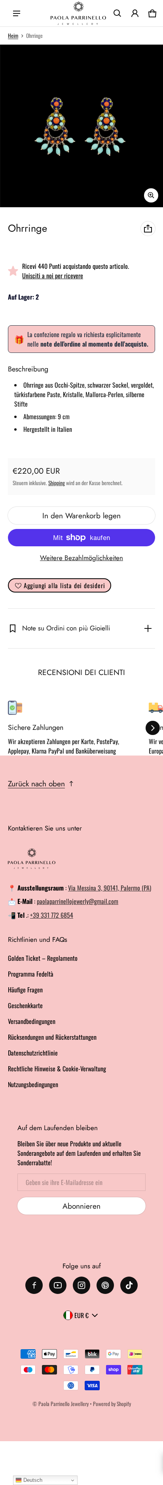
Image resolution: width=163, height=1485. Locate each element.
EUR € (81, 1315)
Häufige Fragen (25, 989)
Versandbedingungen (31, 1021)
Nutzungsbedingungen (33, 1084)
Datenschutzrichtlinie (33, 1053)
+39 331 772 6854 (51, 915)
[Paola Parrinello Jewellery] (78, 13)
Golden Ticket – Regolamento (43, 958)
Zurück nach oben (36, 783)
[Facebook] (34, 1285)
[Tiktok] (129, 1285)
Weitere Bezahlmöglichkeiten (81, 557)
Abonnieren (81, 1205)
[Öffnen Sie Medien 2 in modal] (81, 126)
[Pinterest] (105, 1285)
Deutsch (32, 1480)
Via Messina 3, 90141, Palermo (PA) (109, 887)
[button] (117, 13)
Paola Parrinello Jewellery (63, 1404)
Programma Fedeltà (30, 974)
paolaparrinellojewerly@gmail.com (77, 901)
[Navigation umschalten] (16, 13)
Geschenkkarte (25, 1005)
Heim (13, 35)
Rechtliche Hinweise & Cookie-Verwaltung (57, 1068)
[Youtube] (57, 1285)
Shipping (56, 483)
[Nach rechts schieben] (153, 728)
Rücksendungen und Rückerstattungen (52, 1037)
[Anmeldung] (135, 13)
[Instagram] (81, 1285)
